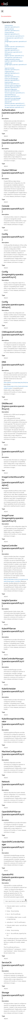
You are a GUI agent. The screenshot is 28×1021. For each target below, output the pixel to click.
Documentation (6, 16)
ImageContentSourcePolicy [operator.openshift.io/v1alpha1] (14, 60)
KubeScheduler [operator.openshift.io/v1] (12, 83)
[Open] (2, 11)
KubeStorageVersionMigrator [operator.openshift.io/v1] (13, 86)
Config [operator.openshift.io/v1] (14, 38)
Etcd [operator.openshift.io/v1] (13, 57)
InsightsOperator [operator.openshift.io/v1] (12, 72)
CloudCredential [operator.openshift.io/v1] (12, 29)
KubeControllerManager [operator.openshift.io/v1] (12, 79)
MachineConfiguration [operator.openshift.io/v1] (12, 90)
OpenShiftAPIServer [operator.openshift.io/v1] (12, 95)
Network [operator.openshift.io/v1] (14, 93)
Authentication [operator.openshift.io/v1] (12, 26)
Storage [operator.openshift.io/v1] (14, 107)
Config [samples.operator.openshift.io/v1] (14, 45)
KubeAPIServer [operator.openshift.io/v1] (12, 76)
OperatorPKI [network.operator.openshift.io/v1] (14, 102)
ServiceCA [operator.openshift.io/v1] (15, 105)
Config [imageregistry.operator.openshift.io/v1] (16, 41)
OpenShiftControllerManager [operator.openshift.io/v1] (13, 99)
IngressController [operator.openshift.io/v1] (12, 68)
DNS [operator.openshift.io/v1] (13, 52)
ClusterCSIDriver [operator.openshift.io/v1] (12, 33)
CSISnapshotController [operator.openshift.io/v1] (12, 49)
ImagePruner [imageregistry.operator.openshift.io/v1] (16, 64)
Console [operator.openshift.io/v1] (14, 36)
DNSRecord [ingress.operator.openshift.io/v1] (14, 54)
